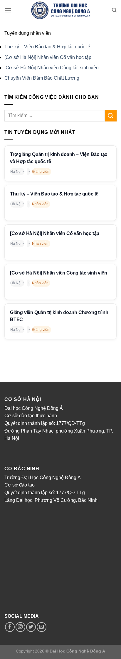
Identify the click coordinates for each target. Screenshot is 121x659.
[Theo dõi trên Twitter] (31, 627)
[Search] (114, 10)
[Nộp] (111, 115)
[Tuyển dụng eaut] (60, 10)
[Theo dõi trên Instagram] (20, 627)
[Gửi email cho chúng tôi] (41, 627)
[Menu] (7, 10)
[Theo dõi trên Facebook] (10, 627)
